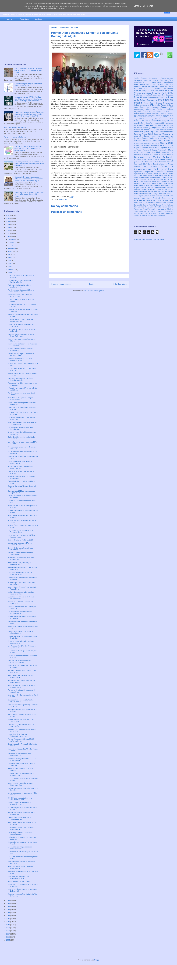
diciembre (11, 239)
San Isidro (147, 198)
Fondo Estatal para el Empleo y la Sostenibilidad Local (153, 132)
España (150, 123)
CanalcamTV (140, 89)
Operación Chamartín (164, 172)
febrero (10, 270)
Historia (147, 136)
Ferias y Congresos (152, 127)
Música (170, 154)
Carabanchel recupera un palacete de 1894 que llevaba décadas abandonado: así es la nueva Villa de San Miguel (29, 179)
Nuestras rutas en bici (149, 162)
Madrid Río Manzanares (163, 145)
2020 (8, 234)
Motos (149, 152)
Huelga (154, 136)
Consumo (159, 103)
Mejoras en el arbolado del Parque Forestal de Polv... (20, 544)
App (162, 80)
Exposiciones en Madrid (154, 125)
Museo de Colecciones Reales (155, 154)
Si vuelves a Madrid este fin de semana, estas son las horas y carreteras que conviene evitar (29, 148)
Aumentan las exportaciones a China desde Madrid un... (21, 335)
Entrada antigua (120, 284)
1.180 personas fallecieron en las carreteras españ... (19, 818)
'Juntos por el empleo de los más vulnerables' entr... (19, 755)
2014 (8, 913)
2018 (8, 901)
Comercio (151, 100)
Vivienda (138, 215)
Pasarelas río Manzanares (163, 177)
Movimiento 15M (167, 152)
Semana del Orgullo (154, 200)
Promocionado (161, 188)
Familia (167, 125)
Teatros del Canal (141, 209)
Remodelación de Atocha (144, 192)
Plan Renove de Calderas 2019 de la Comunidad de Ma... (21, 291)
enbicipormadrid (151, 121)
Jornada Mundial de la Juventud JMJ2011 (157, 138)
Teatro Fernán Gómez (165, 207)
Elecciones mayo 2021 (151, 119)
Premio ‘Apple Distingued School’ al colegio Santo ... (20, 632)
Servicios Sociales (155, 202)
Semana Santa (167, 200)
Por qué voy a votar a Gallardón (15, 137)
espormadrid (160, 123)
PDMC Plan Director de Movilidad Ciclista (149, 181)
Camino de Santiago (166, 86)
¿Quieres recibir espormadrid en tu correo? (149, 239)
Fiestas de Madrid (142, 130)
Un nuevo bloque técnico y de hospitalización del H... (18, 877)
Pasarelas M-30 (148, 177)
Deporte (165, 107)
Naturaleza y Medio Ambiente (153, 157)
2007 (8, 934)
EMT (143, 121)
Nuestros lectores (165, 162)
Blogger (97, 960)
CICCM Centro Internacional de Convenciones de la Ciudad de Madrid (153, 95)
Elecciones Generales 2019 (147, 115)
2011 (8, 922)
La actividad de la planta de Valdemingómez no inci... (17, 735)
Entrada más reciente (61, 284)
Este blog (11, 19)
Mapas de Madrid (140, 148)
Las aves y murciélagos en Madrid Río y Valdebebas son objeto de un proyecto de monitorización (29, 164)
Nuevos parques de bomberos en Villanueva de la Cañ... (19, 804)
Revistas (138, 198)
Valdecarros (138, 213)
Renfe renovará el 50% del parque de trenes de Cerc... (21, 296)
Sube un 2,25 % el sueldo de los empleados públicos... (19, 661)
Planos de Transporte (148, 186)
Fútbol (151, 134)
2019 (8, 237)
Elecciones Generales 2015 (151, 113)
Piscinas (155, 183)
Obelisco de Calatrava (147, 167)
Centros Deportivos (143, 93)
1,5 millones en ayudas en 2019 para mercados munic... (21, 598)
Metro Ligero (140, 152)
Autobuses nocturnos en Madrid (15, 127)
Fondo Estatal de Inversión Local (161, 130)
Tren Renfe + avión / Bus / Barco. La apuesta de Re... (20, 462)
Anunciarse (24, 19)
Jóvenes (138, 140)
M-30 (162, 143)
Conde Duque (149, 103)
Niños (163, 160)
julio (9, 254)
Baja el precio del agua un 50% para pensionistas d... (21, 399)
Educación (63, 199)
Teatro (159, 205)
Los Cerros (156, 143)
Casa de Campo (141, 91)
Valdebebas (169, 211)
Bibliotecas (162, 84)
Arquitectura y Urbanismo (149, 82)
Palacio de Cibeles (160, 174)
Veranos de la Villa (149, 213)
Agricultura (139, 80)
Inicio (91, 284)
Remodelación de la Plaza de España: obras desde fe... (21, 867)
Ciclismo (144, 97)
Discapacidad (139, 109)
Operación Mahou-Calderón (143, 173)
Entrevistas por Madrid (165, 121)
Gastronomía (167, 134)
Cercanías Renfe (160, 93)
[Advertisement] (24, 42)
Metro (170, 150)
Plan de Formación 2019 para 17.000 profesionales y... (21, 740)
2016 (8, 907)
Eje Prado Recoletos (162, 111)
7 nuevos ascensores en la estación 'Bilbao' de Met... (20, 554)
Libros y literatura (164, 140)
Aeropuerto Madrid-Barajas (161, 78)
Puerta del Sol (162, 190)
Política (151, 188)
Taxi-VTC (152, 205)
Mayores (164, 148)
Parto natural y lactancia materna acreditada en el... (19, 286)
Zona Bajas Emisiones (157, 215)
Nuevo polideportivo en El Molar (19, 881)
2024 (8, 221)
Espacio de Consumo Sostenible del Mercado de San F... (20, 467)
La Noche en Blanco (150, 140)
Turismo (161, 211)
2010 (8, 925)
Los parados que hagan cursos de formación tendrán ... (20, 848)
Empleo (137, 121)
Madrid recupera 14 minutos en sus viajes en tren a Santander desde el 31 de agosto (29, 194)
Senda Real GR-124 (141, 202)
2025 (8, 218)
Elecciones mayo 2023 (166, 119)
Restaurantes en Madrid (164, 196)
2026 (8, 215)
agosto (10, 251)
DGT (171, 107)
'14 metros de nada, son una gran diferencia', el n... (19, 563)
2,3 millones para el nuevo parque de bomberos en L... (21, 558)
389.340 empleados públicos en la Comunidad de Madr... (20, 799)
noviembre (12, 242)
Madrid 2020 (148, 145)
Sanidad (157, 198)
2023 (8, 224)
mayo (10, 260)
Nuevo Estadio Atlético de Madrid (160, 164)
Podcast (143, 188)
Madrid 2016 (139, 145)
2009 (8, 928)
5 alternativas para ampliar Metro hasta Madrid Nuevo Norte (28, 85)
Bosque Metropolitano (150, 87)
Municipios (139, 154)
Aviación (149, 84)
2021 (8, 230)
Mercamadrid (163, 150)
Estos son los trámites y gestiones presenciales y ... (19, 833)
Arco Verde (169, 80)
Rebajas (170, 189)
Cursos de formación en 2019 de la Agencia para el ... (20, 701)
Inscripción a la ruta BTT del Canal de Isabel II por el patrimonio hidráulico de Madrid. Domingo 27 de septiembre (28, 99)
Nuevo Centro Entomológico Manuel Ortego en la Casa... (20, 784)
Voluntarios (145, 215)
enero (10, 273)
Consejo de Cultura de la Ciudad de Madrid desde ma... (20, 320)
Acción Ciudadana (141, 78)
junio (10, 257)
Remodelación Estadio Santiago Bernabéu (150, 194)
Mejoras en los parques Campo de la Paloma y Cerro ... (21, 355)
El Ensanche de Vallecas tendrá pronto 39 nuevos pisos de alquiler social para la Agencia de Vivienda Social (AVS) (29, 114)
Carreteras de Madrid (163, 89)
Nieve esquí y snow (151, 160)
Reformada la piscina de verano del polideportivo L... (20, 676)
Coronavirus (168, 103)
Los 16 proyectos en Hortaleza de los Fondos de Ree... (21, 531)
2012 (8, 919)
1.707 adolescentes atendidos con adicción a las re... (20, 612)
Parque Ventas (148, 175)
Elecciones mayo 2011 (142, 117)
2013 (8, 916)
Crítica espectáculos (142, 105)
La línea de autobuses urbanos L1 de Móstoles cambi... (21, 593)
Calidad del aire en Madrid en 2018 (20, 540)
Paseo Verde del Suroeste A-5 (161, 179)
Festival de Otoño (167, 127)
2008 (8, 931)
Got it (150, 6)
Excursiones (139, 125)
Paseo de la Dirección (142, 179)
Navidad (138, 160)
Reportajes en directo (147, 196)
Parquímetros (158, 175)
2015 (8, 910)
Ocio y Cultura (163, 169)
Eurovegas (169, 123)
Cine (161, 97)
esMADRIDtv (140, 123)
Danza (143, 107)
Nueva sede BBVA (141, 164)
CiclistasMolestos (153, 97)
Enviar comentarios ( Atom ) (94, 291)
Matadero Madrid (153, 148)
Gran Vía (138, 136)
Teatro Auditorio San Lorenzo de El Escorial (153, 206)
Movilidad (157, 152)
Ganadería (158, 134)
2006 (8, 937)
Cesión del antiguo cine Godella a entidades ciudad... (20, 573)
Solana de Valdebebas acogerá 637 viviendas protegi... (20, 379)
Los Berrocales (145, 143)
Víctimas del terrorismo (165, 213)
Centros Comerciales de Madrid (160, 91)
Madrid (169, 143)
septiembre (12, 248)
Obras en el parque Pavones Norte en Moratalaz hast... (21, 774)
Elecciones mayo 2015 (158, 117)
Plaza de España (162, 186)
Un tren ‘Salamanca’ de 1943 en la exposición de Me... (20, 359)
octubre (11, 245)
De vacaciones (154, 107)
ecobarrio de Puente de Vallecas (159, 109)
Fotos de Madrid (141, 134)
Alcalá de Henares (152, 80)
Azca (155, 84)
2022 (8, 227)
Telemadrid (152, 209)
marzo (10, 267)
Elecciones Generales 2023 (164, 115)
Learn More (139, 6)
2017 (8, 904)
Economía (138, 111)
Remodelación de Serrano (163, 192)
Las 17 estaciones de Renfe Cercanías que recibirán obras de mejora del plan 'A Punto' (29, 70)
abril (10, 264)
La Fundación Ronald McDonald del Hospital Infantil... (20, 281)
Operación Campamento (145, 172)
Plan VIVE (163, 183)
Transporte (162, 209)
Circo (165, 97)
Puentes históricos (148, 190)
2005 (8, 940)
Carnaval (150, 89)
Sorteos (146, 205)
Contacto (38, 19)
